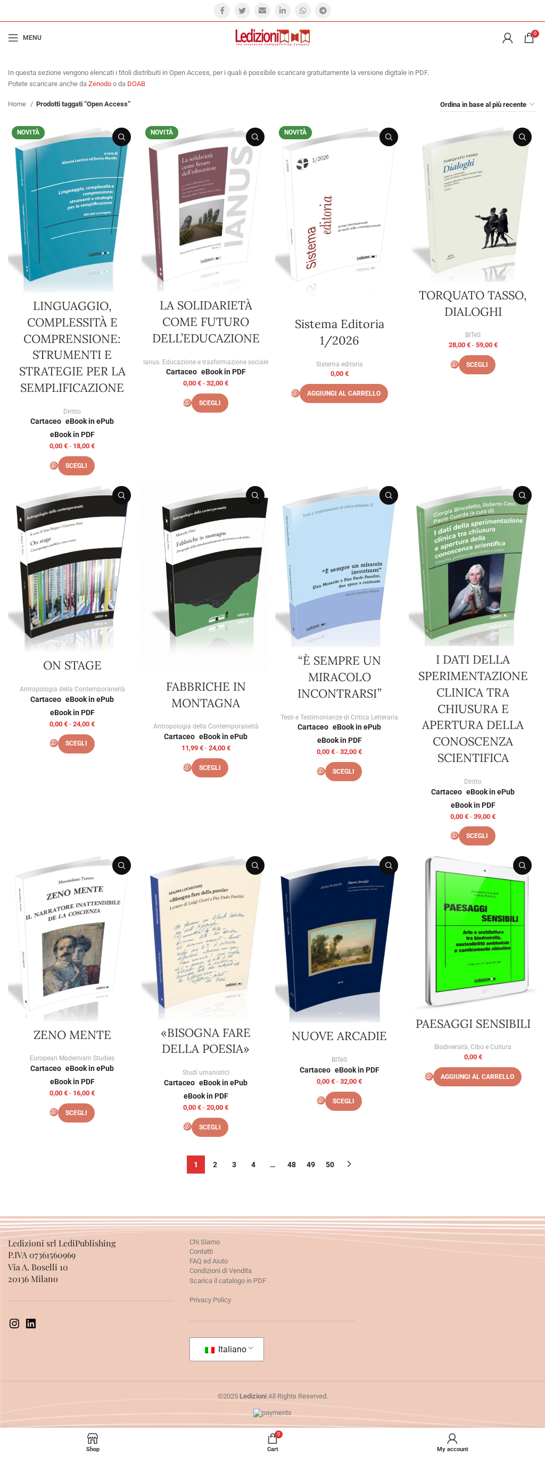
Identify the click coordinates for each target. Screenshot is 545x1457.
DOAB (136, 84)
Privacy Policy (210, 1300)
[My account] (507, 37)
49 (311, 1164)
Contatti (201, 1251)
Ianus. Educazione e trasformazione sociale (205, 362)
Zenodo (99, 84)
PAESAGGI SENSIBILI (473, 1023)
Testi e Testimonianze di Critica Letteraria (339, 717)
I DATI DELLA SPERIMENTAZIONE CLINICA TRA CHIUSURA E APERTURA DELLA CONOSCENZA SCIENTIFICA (473, 708)
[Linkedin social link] (283, 11)
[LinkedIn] (30, 1328)
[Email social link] (262, 11)
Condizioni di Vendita (220, 1271)
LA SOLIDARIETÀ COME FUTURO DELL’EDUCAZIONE (206, 322)
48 (291, 1164)
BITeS (473, 335)
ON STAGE (72, 665)
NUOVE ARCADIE (339, 1035)
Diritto (72, 411)
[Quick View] (53, 466)
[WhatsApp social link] (303, 11)
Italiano (231, 1349)
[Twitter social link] (242, 11)
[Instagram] (14, 1328)
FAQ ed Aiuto (208, 1261)
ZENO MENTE (72, 1034)
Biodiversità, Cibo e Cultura (472, 1047)
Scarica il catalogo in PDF (227, 1281)
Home (18, 104)
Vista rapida (121, 137)
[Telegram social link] (323, 11)
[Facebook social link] (222, 11)
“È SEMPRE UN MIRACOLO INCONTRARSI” (340, 677)
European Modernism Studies (72, 1058)
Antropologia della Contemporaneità (72, 689)
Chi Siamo (204, 1242)
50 (330, 1164)
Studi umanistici (206, 1072)
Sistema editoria (339, 364)
